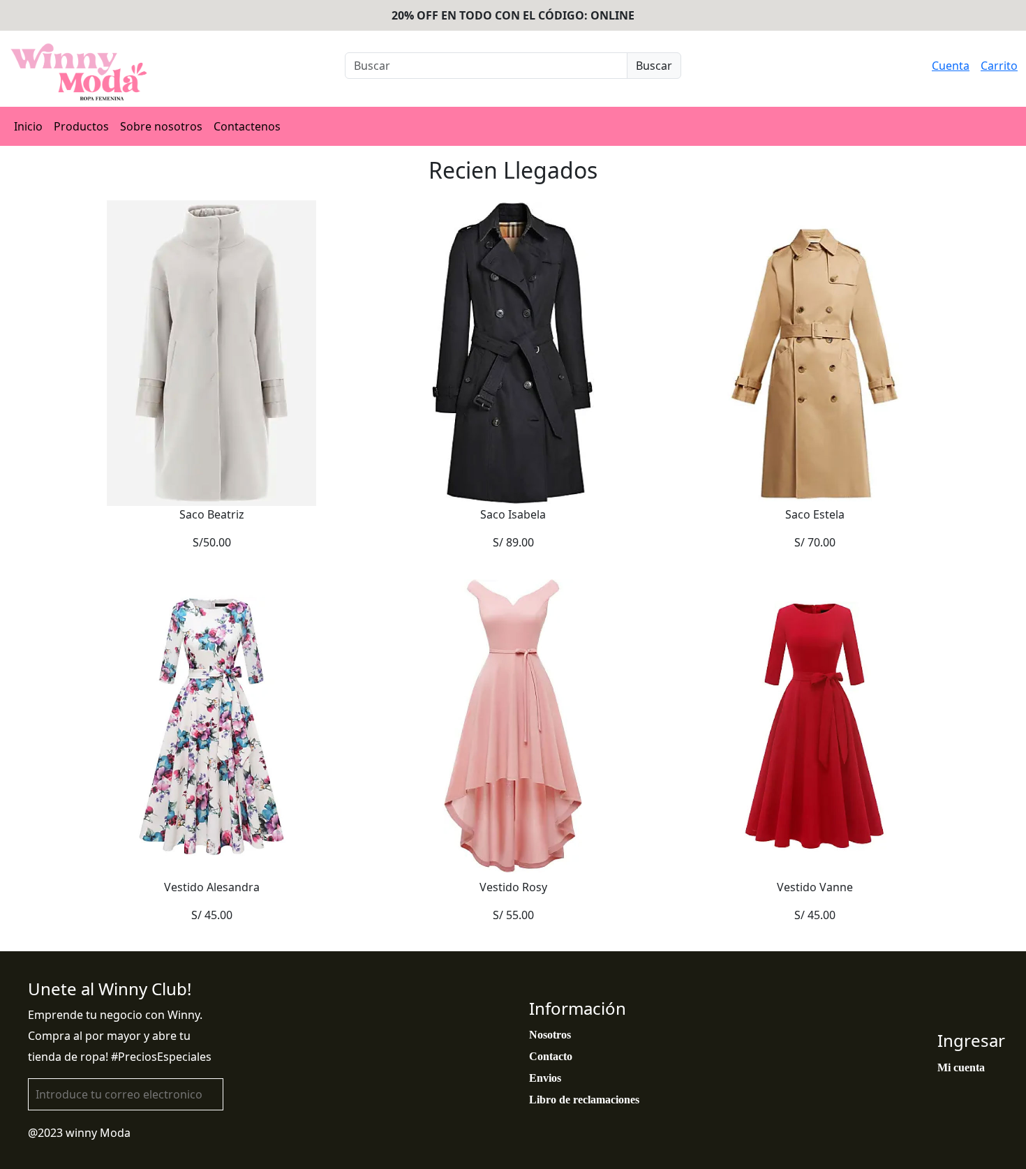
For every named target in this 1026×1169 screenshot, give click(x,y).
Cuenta (950, 65)
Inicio (28, 126)
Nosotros (550, 1035)
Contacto (550, 1056)
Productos (81, 126)
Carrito (999, 65)
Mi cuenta (961, 1067)
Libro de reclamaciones (584, 1099)
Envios (545, 1078)
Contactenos (247, 126)
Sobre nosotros (161, 126)
